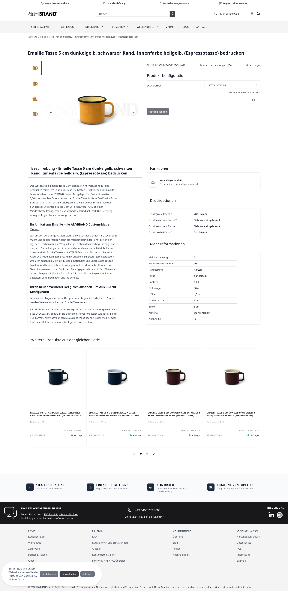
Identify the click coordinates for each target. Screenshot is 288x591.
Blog (186, 27)
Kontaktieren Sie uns (104, 554)
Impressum (243, 554)
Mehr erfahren (17, 579)
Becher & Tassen (37, 554)
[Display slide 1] (140, 453)
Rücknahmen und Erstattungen (110, 542)
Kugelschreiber (36, 536)
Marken (170, 27)
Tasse (62, 185)
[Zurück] (51, 112)
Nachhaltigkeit (181, 554)
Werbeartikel (145, 27)
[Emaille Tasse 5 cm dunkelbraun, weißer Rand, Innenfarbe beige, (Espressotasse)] (232, 377)
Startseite (32, 36)
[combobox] (133, 14)
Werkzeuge (34, 542)
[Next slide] (154, 453)
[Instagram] (280, 515)
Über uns (178, 536)
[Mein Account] (252, 13)
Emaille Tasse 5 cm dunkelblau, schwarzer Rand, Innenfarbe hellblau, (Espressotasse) (55, 414)
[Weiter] (133, 112)
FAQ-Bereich (51, 514)
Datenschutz (244, 542)
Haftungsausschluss (248, 536)
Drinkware (92, 27)
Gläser (32, 560)
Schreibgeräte (40, 27)
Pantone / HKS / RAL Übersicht (109, 560)
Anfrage (201, 27)
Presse (176, 548)
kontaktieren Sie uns (54, 518)
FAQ (94, 536)
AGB (239, 548)
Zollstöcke (34, 548)
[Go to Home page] (43, 13)
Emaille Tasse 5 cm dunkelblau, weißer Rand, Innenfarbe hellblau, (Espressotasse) (114, 414)
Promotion (118, 27)
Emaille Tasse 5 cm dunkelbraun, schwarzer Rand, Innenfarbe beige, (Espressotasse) (174, 414)
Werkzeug (67, 27)
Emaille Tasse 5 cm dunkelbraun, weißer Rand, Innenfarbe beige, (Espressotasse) (231, 414)
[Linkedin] (271, 515)
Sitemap (241, 560)
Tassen (34, 229)
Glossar (96, 548)
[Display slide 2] (147, 453)
